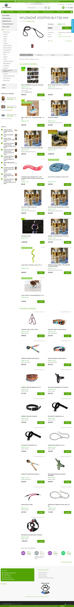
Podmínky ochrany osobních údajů (45, 577)
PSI (3, 29)
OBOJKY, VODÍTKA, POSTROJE (7, 71)
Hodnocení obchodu (42, 572)
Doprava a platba (42, 574)
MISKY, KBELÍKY (6, 78)
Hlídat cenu (69, 41)
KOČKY (4, 85)
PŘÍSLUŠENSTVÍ (7, 63)
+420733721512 (7, 575)
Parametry (39, 55)
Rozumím (62, 606)
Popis (26, 55)
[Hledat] (46, 7)
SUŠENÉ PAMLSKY (34, 12)
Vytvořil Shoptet (69, 604)
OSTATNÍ (5, 34)
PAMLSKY (5, 43)
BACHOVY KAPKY (7, 45)
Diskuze (53, 55)
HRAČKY (5, 38)
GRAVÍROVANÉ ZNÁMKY (9, 76)
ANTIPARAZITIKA (7, 50)
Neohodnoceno (31, 21)
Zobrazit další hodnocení (66, 561)
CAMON (59, 34)
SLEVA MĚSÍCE (10, 12)
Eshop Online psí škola (30, 596)
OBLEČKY (5, 68)
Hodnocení (66, 55)
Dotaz (51, 41)
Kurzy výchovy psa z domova (42, 596)
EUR (49, 8)
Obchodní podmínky (42, 576)
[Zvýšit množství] (61, 27)
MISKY (4, 54)
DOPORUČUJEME (21, 12)
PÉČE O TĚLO (6, 32)
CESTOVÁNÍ (6, 65)
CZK (49, 7)
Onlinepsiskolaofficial (9, 579)
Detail (68, 154)
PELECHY (5, 56)
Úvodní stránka (3, 11)
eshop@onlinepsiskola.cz (10, 572)
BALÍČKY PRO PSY (7, 48)
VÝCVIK (5, 41)
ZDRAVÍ (5, 59)
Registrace (70, 4)
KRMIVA (5, 36)
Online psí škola (7, 577)
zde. (58, 606)
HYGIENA (5, 73)
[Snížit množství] (61, 28)
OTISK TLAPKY (60, 12)
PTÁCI (3, 87)
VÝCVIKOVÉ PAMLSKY (47, 12)
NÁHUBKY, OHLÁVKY (8, 61)
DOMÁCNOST (6, 80)
